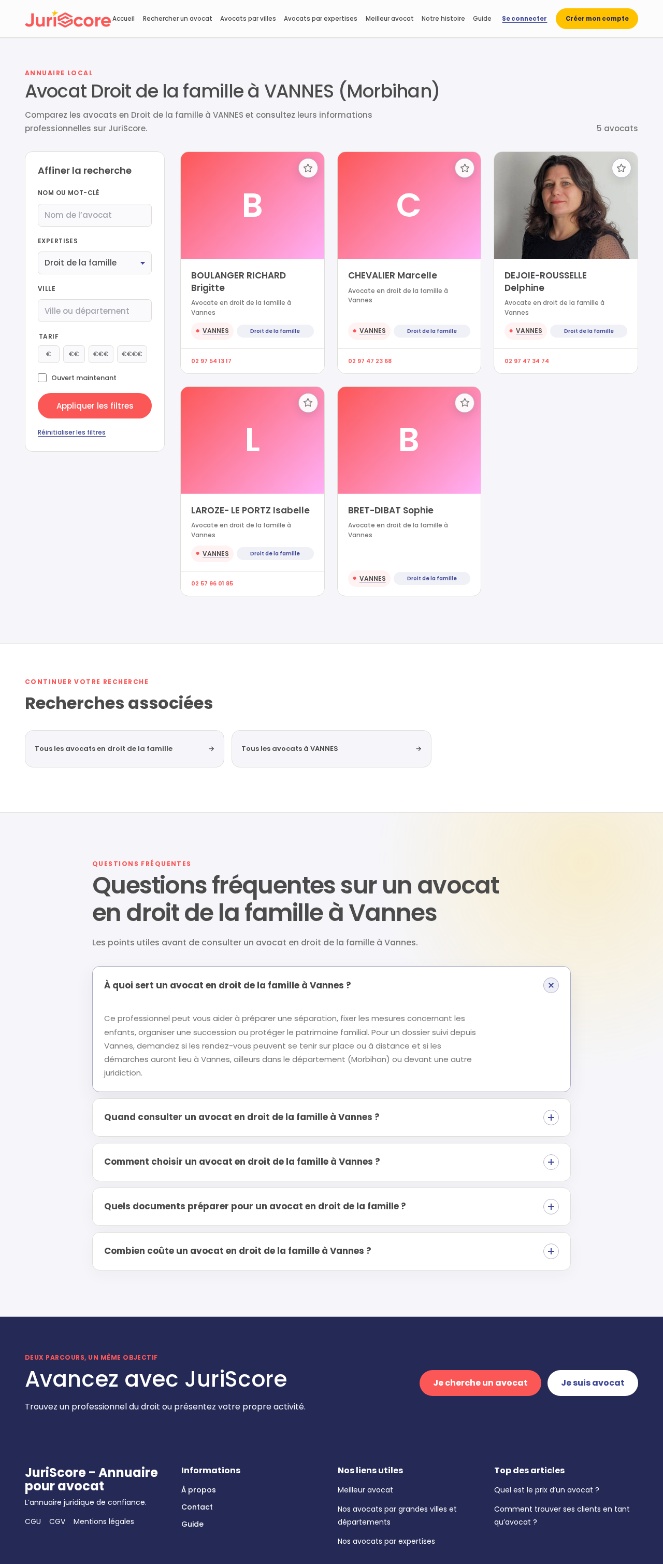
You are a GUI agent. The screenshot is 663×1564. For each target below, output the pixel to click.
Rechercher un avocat (177, 19)
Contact (197, 1507)
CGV (57, 1521)
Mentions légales (104, 1521)
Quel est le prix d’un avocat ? (546, 1490)
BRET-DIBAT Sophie (391, 510)
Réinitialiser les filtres (72, 432)
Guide (482, 19)
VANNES (216, 330)
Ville (46, 288)
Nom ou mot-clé (68, 193)
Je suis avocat (593, 1383)
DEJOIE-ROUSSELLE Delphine (546, 281)
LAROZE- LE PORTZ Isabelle (250, 510)
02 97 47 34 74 (527, 361)
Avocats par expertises (320, 19)
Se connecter (524, 19)
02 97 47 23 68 (370, 361)
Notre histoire (443, 19)
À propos (198, 1490)
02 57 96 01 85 (212, 583)
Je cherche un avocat (480, 1383)
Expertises (58, 240)
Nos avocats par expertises (386, 1541)
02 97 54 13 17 (211, 361)
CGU (33, 1521)
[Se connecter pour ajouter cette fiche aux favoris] (308, 168)
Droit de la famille (275, 331)
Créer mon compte (597, 19)
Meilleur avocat (390, 19)
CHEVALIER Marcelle (392, 275)
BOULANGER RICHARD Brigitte (238, 281)
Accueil (123, 19)
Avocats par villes (248, 19)
